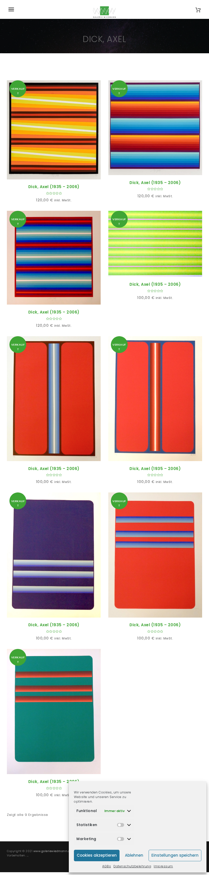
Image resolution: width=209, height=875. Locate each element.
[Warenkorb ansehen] (198, 9)
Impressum (163, 866)
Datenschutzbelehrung (132, 866)
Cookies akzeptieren (97, 855)
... (28, 855)
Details (59, 173)
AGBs (106, 866)
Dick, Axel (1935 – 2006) (54, 186)
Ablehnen (134, 855)
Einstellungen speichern (175, 855)
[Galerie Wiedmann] (104, 9)
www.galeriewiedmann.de (52, 851)
